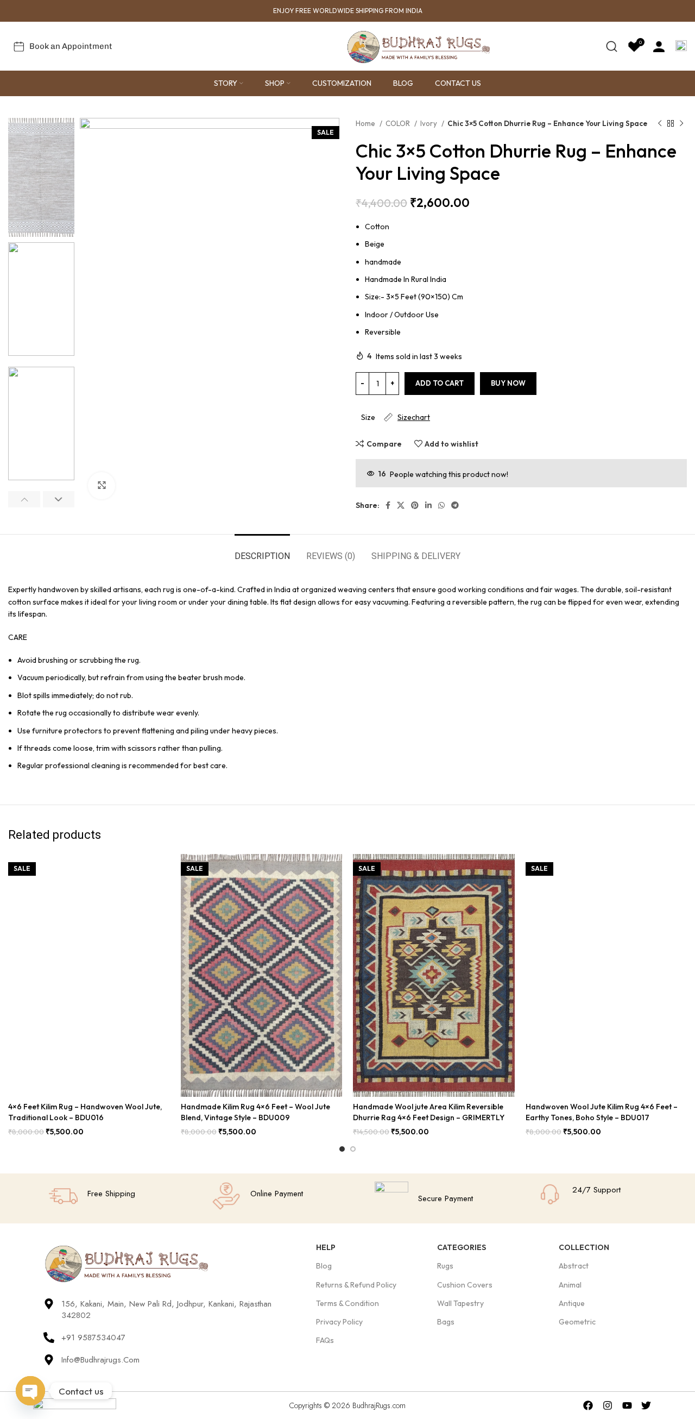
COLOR (399, 123)
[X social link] (401, 505)
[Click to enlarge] (101, 485)
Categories (461, 1247)
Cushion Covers (464, 1285)
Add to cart (439, 383)
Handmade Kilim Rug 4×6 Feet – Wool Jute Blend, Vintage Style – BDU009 (255, 1112)
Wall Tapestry (460, 1303)
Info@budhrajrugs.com (100, 1360)
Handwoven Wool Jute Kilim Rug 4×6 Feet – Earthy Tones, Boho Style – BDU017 (602, 1112)
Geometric (577, 1322)
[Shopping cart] (681, 46)
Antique (572, 1303)
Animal (570, 1285)
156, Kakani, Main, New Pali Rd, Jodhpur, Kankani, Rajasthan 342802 (166, 1309)
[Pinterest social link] (415, 505)
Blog (324, 1266)
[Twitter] (646, 1405)
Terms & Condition (347, 1303)
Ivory (429, 123)
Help (326, 1247)
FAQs (325, 1340)
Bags (445, 1322)
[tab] (262, 550)
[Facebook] (588, 1405)
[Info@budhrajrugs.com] (48, 1359)
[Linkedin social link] (428, 505)
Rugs (445, 1266)
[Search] (612, 46)
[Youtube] (627, 1405)
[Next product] (681, 123)
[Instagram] (607, 1405)
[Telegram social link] (455, 505)
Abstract (574, 1266)
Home (366, 123)
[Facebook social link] (388, 505)
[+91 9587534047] (48, 1337)
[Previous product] (659, 123)
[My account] (659, 46)
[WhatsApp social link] (441, 505)
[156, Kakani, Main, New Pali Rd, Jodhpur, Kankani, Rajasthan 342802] (48, 1303)
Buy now (508, 383)
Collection (584, 1247)
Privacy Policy (339, 1322)
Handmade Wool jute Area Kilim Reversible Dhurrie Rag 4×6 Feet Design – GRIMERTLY (428, 1112)
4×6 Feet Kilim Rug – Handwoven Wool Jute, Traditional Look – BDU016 (85, 1112)
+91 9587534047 (93, 1337)
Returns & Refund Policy (356, 1285)
